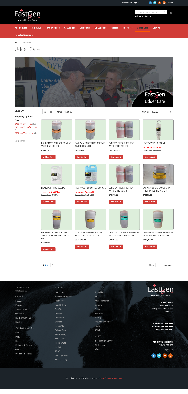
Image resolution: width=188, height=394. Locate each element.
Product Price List (23, 354)
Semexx (58, 322)
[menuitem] (21, 27)
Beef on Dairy (61, 359)
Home (170, 3)
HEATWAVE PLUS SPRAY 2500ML (90, 188)
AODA (97, 330)
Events (98, 296)
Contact (98, 309)
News (97, 326)
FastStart (59, 309)
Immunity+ (20, 301)
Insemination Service (104, 341)
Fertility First (60, 305)
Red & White (60, 343)
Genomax (59, 313)
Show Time (60, 338)
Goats (18, 349)
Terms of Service (105, 378)
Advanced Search (143, 16)
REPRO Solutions (23, 318)
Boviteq (18, 322)
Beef (17, 341)
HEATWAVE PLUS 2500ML (53, 188)
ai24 (17, 332)
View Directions (166, 345)
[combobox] (151, 12)
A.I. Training (100, 345)
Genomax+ (59, 317)
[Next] (53, 265)
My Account (127, 3)
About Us (99, 292)
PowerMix (59, 326)
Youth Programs (102, 301)
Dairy (17, 337)
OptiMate (19, 313)
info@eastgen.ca (165, 342)
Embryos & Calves (23, 345)
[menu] (94, 31)
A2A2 (57, 351)
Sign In (136, 3)
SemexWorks (21, 309)
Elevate (18, 305)
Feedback (99, 313)
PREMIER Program (63, 296)
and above (26, 133)
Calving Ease (61, 330)
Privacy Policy (117, 378)
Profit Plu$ (60, 301)
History (98, 317)
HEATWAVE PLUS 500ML (154, 143)
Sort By (145, 112)
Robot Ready (61, 334)
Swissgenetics (61, 355)
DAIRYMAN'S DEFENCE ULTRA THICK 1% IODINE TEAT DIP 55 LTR (55, 235)
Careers (98, 305)
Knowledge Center (103, 322)
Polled (58, 347)
